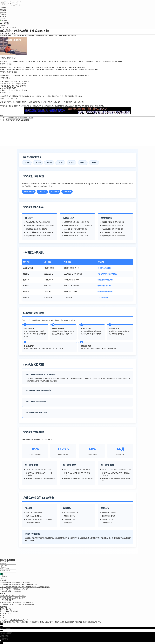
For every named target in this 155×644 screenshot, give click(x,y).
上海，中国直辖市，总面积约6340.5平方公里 (14, 589)
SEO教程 (3, 8)
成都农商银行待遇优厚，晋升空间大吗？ (13, 596)
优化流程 (60, 162)
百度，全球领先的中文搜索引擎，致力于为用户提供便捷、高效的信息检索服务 (25, 587)
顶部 (1, 643)
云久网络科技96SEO (16, 620)
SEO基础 (3, 10)
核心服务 (38, 162)
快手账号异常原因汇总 (7, 600)
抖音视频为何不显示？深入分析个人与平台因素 (15, 582)
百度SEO (3, 16)
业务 (1, 626)
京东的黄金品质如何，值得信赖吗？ (11, 591)
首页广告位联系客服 (6, 628)
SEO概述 (27, 162)
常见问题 (72, 162)
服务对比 (49, 162)
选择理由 (94, 162)
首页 (8, 27)
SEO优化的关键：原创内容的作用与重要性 (19, 118)
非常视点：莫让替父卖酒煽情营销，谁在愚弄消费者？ (17, 602)
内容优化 (3, 18)
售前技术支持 (4, 636)
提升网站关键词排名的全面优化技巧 (17, 120)
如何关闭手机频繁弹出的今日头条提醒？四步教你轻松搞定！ (19, 585)
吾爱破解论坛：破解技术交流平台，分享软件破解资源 (17, 604)
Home (1, 578)
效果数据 (83, 162)
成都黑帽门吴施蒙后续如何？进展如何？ (13, 598)
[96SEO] (11, 4)
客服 (1, 630)
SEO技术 (3, 12)
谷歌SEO (3, 14)
